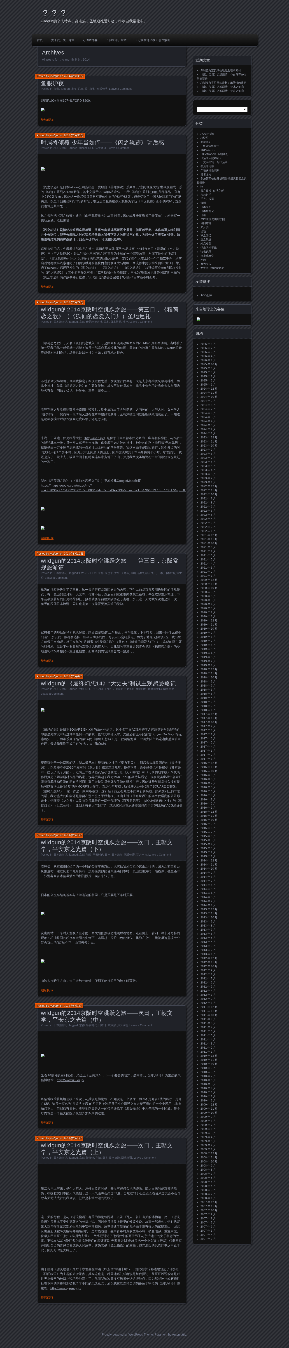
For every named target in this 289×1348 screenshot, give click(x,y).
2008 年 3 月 (208, 1190)
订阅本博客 (90, 40)
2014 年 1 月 (208, 905)
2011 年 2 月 (208, 1047)
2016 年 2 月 (208, 803)
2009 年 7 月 (208, 1125)
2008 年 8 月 (208, 1169)
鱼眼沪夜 (52, 83)
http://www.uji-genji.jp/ (65, 1288)
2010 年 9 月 (208, 1068)
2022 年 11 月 (208, 490)
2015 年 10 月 (208, 819)
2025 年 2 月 (208, 380)
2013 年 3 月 (208, 946)
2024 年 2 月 (208, 429)
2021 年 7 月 (208, 551)
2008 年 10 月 (208, 1161)
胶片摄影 (90, 88)
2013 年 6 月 (208, 933)
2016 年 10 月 (208, 771)
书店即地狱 (207, 166)
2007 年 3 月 (208, 1238)
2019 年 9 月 (208, 632)
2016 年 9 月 (208, 775)
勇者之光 (205, 174)
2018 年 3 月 (208, 701)
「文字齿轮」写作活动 (214, 162)
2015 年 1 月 (208, 856)
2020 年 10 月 (208, 588)
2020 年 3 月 (208, 608)
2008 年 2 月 (208, 1194)
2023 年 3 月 (208, 474)
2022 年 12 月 (208, 486)
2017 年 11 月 (208, 718)
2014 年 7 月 (208, 880)
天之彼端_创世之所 (212, 190)
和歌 (88, 854)
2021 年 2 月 (208, 571)
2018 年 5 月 (208, 693)
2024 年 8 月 (208, 405)
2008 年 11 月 (208, 1157)
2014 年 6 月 (208, 885)
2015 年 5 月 (208, 840)
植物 (203, 231)
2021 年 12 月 (208, 535)
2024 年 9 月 (208, 400)
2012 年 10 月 (208, 966)
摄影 (56, 88)
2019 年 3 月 (208, 657)
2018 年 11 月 (208, 673)
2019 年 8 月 (208, 636)
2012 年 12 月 (208, 958)
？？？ (54, 13)
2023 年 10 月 (208, 445)
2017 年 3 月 (208, 750)
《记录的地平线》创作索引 (152, 40)
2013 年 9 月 (208, 921)
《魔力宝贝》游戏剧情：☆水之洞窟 (222, 86)
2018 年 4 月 (208, 697)
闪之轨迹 (101, 148)
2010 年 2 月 (208, 1096)
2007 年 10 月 (208, 1210)
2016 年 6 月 (208, 787)
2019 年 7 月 (208, 640)
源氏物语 (129, 854)
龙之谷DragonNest (212, 268)
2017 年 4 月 (208, 746)
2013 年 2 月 (208, 950)
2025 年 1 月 (208, 384)
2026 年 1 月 (208, 360)
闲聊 (203, 259)
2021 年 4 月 (208, 563)
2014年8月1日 (73, 835)
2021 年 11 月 (208, 539)
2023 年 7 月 (208, 457)
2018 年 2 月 (208, 706)
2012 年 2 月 (208, 998)
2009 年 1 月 (208, 1149)
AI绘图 (204, 137)
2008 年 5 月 (208, 1181)
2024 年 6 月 (208, 413)
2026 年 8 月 (208, 344)
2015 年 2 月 (208, 852)
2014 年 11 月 (208, 864)
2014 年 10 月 (208, 868)
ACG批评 (206, 295)
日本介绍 (205, 207)
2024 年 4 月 (208, 421)
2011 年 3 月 (208, 1043)
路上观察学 (207, 255)
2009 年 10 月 (208, 1112)
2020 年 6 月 (208, 596)
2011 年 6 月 (208, 1031)
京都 (82, 321)
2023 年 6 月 (208, 461)
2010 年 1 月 (208, 1100)
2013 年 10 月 (208, 917)
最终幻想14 (155, 689)
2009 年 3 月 (208, 1141)
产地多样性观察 (209, 170)
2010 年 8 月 (208, 1072)
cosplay (205, 142)
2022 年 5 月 (208, 514)
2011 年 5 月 (208, 1035)
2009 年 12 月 (208, 1104)
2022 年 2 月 (208, 527)
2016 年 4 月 (208, 795)
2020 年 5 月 (208, 600)
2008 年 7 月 (208, 1173)
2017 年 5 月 (208, 742)
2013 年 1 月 (208, 954)
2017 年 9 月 (208, 726)
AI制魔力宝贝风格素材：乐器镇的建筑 (223, 82)
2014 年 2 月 (208, 901)
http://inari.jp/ (94, 438)
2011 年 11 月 (208, 1011)
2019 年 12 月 (208, 620)
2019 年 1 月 (208, 665)
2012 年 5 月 (208, 986)
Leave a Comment (120, 88)
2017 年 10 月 (208, 722)
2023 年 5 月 (208, 466)
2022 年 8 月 (208, 502)
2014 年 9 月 (208, 872)
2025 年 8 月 (208, 368)
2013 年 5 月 (208, 937)
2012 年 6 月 (208, 982)
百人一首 (141, 854)
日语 (203, 215)
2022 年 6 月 (208, 510)
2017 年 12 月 (208, 714)
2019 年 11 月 (208, 624)
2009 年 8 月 (208, 1120)
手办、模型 (207, 198)
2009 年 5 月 (208, 1133)
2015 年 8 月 (208, 828)
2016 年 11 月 (208, 767)
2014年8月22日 (73, 302)
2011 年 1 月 (208, 1051)
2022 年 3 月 (208, 523)
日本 (106, 321)
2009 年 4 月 (208, 1137)
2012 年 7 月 (208, 978)
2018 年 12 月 (208, 669)
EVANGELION (88, 573)
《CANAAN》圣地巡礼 (214, 154)
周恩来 (109, 573)
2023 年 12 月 (208, 437)
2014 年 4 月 (208, 893)
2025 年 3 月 (208, 376)
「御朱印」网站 (116, 40)
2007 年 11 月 (208, 1206)
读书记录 (205, 251)
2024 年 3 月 (208, 425)
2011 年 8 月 (208, 1023)
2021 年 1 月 (208, 575)
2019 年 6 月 (208, 645)
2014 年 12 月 (208, 860)
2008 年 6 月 (208, 1177)
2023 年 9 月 (208, 449)
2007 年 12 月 (208, 1202)
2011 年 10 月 (208, 1015)
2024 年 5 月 (208, 417)
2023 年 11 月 (208, 441)
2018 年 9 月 (208, 681)
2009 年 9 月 (208, 1116)
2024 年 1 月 (208, 433)
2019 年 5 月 (208, 649)
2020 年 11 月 (208, 584)
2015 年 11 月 (208, 815)
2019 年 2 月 (208, 661)
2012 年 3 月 (208, 994)
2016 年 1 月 (208, 807)
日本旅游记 (60, 321)
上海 (74, 88)
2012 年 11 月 (208, 962)
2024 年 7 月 (208, 409)
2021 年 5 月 (208, 559)
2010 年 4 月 (208, 1088)
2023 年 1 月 (208, 482)
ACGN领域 (60, 148)
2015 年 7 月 (208, 832)
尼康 (80, 88)
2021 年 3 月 (208, 567)
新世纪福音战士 (146, 573)
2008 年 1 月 (208, 1198)
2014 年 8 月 (208, 876)
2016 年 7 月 (208, 783)
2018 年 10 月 (208, 677)
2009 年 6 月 (208, 1129)
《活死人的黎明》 (211, 158)
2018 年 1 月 (208, 710)
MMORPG (85, 689)
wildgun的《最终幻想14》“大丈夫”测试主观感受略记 (108, 683)
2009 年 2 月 (208, 1145)
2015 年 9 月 (208, 824)
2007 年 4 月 (208, 1234)
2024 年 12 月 (208, 388)
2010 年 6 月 (208, 1080)
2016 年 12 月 (208, 763)
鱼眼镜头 (102, 88)
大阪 (117, 573)
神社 (125, 321)
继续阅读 (47, 120)
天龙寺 (125, 573)
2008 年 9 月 (208, 1165)
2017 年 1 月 (208, 758)
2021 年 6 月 (208, 555)
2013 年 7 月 (208, 929)
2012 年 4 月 (208, 990)
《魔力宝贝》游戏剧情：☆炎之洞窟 (222, 90)
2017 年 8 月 (208, 730)
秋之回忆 (205, 235)
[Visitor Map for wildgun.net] (198, 320)
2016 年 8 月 (208, 779)
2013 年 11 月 (208, 913)
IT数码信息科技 (209, 146)
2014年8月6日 (73, 676)
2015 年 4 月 (208, 844)
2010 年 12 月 (208, 1055)
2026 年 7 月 (208, 348)
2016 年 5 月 (208, 791)
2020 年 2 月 (208, 612)
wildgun (54, 76)
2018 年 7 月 (208, 685)
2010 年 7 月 (208, 1076)
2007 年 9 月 (208, 1214)
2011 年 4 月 (208, 1039)
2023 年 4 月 (208, 470)
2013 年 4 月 (208, 941)
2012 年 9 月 (208, 970)
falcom (83, 148)
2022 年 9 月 (208, 498)
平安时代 (98, 854)
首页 (40, 40)
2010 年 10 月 (208, 1064)
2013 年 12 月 (208, 909)
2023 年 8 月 (208, 453)
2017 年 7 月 (208, 734)
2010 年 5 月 (208, 1084)
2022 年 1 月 (208, 531)
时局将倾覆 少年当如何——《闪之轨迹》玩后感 (102, 142)
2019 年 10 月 (208, 628)
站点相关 (205, 243)
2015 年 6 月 (208, 836)
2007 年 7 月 (208, 1222)
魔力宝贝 (205, 264)
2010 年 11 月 (208, 1059)
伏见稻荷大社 (94, 321)
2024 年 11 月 (208, 392)
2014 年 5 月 (208, 889)
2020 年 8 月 (208, 592)
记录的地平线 (208, 247)
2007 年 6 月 (208, 1226)
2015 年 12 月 (208, 811)
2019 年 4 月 (208, 653)
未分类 (204, 227)
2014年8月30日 (73, 76)
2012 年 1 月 (208, 1003)
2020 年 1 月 (208, 616)
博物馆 (90, 1157)
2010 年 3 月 (208, 1092)
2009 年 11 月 (208, 1108)
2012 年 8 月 (208, 974)
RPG (91, 148)
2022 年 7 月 (208, 506)
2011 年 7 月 (208, 1027)
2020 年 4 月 (208, 604)
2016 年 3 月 (208, 799)
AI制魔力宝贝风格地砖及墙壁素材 (220, 70)
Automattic (179, 1334)
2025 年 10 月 (208, 364)
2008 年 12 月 (208, 1153)
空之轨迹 (205, 239)
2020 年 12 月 (208, 579)
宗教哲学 (205, 194)
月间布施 (205, 223)
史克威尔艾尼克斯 (123, 689)
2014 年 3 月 (208, 897)
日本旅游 (115, 321)
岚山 (133, 573)
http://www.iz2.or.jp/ (70, 1080)
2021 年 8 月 (208, 547)
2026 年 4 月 (208, 356)
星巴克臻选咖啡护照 (212, 219)
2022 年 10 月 (208, 494)
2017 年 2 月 (208, 754)
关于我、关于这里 (63, 40)
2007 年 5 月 (208, 1230)
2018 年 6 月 (208, 689)
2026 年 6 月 (208, 352)
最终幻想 (141, 689)
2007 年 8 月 (208, 1218)
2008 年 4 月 (208, 1186)
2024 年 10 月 (208, 396)
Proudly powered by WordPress (122, 1334)
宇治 (98, 1157)
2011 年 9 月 (208, 1019)
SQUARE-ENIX (102, 689)
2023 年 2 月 (208, 478)
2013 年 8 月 (208, 925)
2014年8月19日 (73, 553)
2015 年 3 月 (208, 848)
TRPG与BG (207, 150)
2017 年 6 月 (208, 738)
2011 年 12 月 (208, 1007)
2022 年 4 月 (208, 518)
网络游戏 (168, 689)
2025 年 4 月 (208, 372)
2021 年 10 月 (208, 543)
